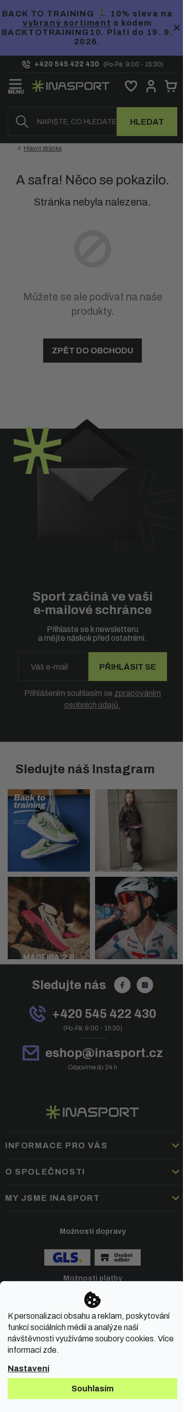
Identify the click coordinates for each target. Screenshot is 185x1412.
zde (50, 1350)
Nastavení (28, 1368)
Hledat (147, 121)
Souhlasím (92, 1388)
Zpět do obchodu (92, 350)
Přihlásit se (127, 666)
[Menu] (16, 84)
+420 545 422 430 (104, 1013)
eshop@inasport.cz (104, 1053)
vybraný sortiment (67, 23)
